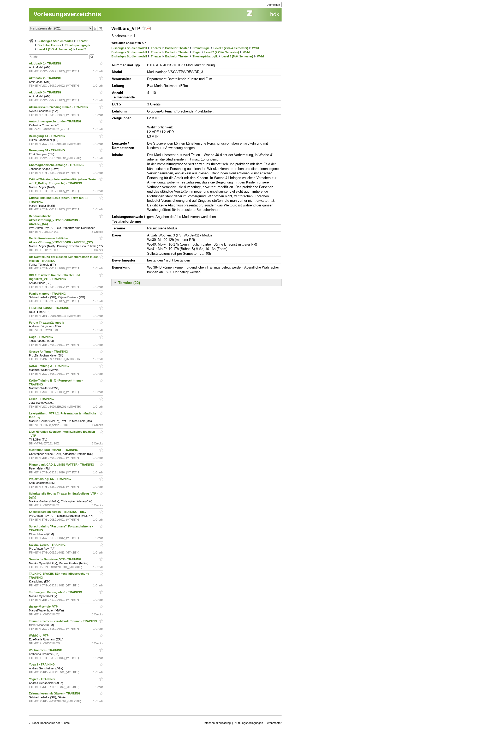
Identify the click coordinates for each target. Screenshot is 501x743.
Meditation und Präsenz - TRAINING (54, 449)
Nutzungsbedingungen (249, 722)
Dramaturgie (201, 48)
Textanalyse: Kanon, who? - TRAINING (56, 592)
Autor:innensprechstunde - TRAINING (55, 121)
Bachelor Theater (49, 45)
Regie (196, 52)
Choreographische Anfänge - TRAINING (57, 165)
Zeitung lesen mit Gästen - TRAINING (55, 693)
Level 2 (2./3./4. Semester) (55, 49)
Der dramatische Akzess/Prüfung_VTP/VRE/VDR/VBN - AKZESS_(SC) (54, 220)
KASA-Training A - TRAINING (49, 365)
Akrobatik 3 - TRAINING (45, 92)
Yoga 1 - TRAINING (42, 664)
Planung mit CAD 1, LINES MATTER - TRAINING (62, 464)
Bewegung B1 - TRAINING (47, 150)
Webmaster (274, 722)
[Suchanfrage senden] (92, 56)
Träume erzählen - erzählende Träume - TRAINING (63, 621)
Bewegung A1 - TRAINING (47, 136)
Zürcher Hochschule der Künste (49, 722)
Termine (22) (129, 283)
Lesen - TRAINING (42, 398)
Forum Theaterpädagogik (47, 322)
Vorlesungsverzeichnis (67, 13)
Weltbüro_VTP (39, 635)
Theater (82, 41)
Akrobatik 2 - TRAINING (45, 78)
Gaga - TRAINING (41, 336)
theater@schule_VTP (43, 606)
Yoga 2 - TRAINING (42, 679)
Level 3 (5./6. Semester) (237, 56)
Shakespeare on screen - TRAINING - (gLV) (58, 511)
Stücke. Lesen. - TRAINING (48, 544)
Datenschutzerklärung (216, 722)
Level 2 (81, 49)
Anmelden (273, 4)
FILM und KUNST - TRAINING (49, 308)
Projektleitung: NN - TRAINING (50, 478)
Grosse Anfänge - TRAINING (49, 351)
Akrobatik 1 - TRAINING (45, 63)
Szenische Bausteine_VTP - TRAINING (55, 559)
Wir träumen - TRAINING (46, 650)
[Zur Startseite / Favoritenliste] (31, 41)
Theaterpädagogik (77, 45)
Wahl (255, 48)
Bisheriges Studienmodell (55, 41)
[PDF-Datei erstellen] (148, 28)
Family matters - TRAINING (48, 293)
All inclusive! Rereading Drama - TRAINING (59, 107)
